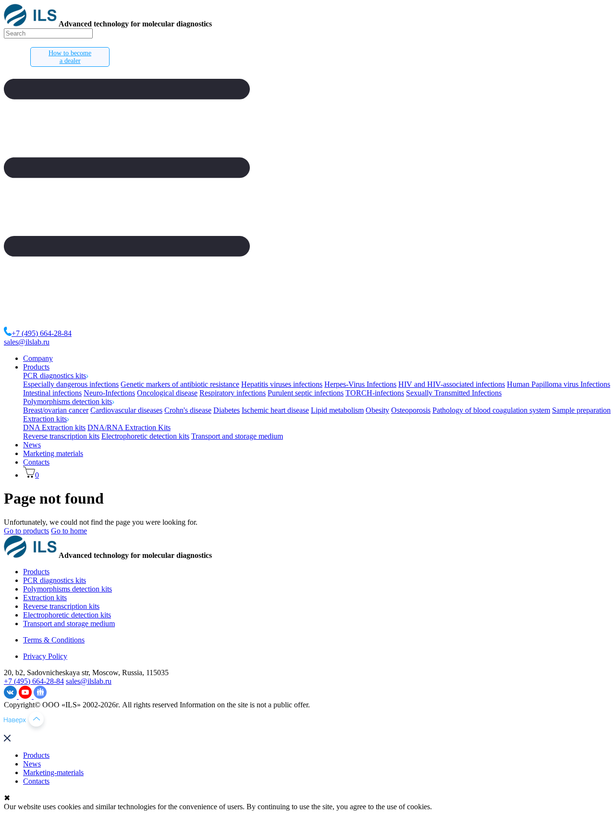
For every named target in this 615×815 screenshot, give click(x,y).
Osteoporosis (410, 410)
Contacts (36, 462)
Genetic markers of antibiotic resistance (180, 384)
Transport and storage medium (237, 436)
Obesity (377, 410)
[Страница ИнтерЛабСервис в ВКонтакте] (11, 696)
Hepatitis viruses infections (281, 384)
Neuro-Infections (109, 393)
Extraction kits (45, 419)
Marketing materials (53, 453)
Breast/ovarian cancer (55, 410)
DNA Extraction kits (54, 427)
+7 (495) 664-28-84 (42, 333)
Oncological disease (167, 393)
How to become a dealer (70, 56)
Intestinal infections (52, 393)
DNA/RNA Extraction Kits (129, 427)
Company (38, 358)
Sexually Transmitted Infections (454, 393)
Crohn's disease (187, 410)
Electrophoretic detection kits (145, 436)
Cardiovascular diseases (126, 410)
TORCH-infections (374, 393)
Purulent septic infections (306, 393)
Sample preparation (581, 410)
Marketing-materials (53, 772)
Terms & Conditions (54, 640)
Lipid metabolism (337, 410)
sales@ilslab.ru (26, 342)
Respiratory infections (232, 393)
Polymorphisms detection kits (67, 401)
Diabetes (226, 410)
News (32, 445)
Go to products (26, 531)
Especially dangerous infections (71, 384)
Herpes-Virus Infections (360, 384)
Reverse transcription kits (61, 436)
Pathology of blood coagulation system (491, 410)
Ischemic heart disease (275, 410)
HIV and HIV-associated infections (451, 384)
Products (36, 367)
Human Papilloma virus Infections (558, 384)
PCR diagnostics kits (54, 375)
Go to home (69, 531)
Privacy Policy (45, 656)
